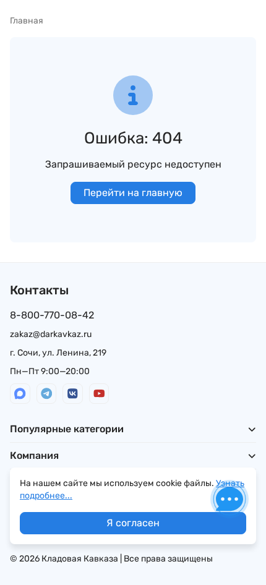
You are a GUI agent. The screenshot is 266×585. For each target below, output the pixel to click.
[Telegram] (46, 393)
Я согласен (133, 523)
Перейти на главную (133, 193)
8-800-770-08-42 (52, 315)
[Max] (20, 393)
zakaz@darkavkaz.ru (51, 334)
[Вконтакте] (72, 393)
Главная (26, 20)
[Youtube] (99, 393)
